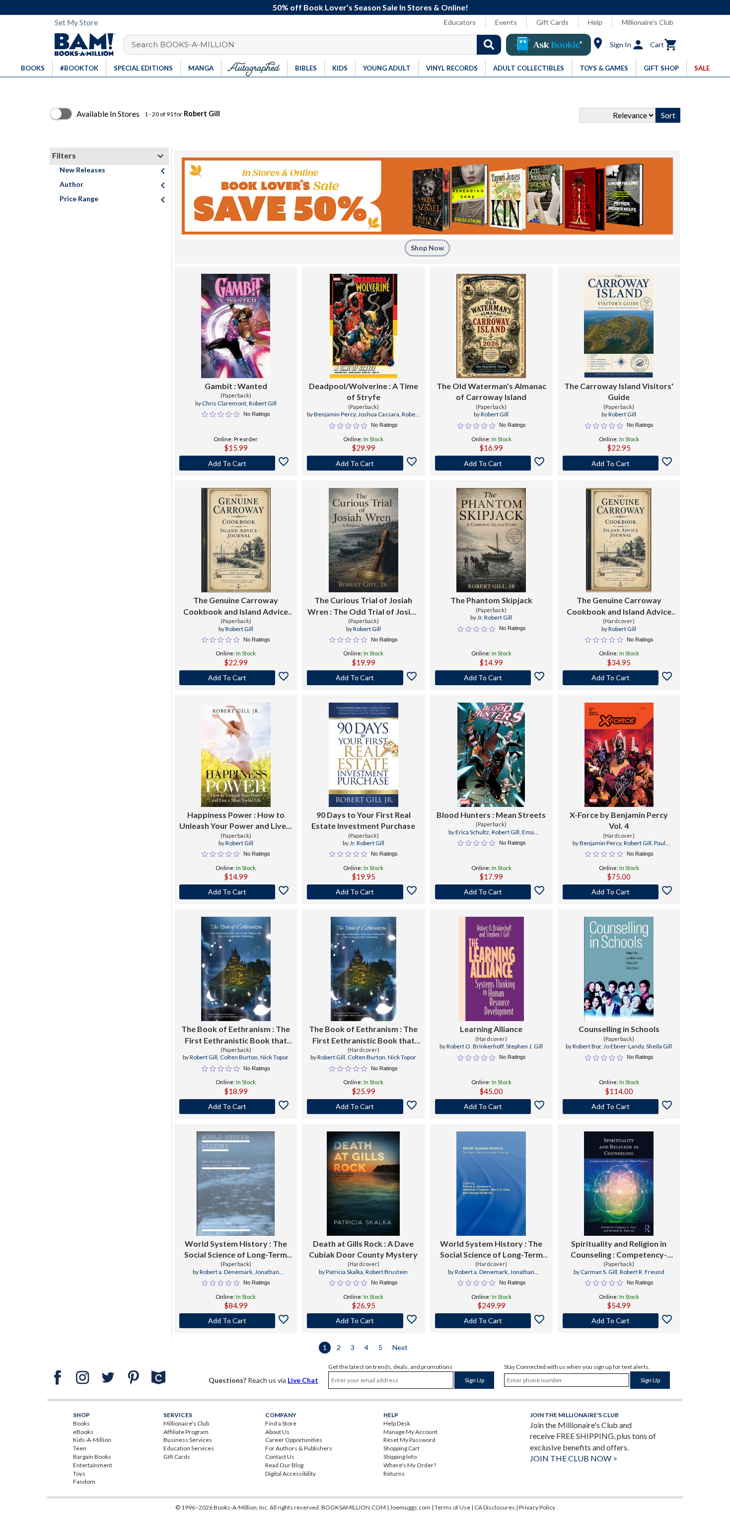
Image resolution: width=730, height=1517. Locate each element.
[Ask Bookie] (548, 45)
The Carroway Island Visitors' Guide (618, 391)
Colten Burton (239, 1057)
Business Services (187, 1439)
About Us (277, 1432)
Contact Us (279, 1456)
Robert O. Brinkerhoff (475, 1046)
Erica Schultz (472, 832)
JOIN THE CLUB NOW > (573, 1458)
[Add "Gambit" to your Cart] (235, 463)
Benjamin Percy (335, 414)
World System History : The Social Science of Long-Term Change (235, 1250)
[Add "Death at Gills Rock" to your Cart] (363, 1320)
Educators (460, 22)
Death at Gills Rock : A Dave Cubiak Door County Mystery (363, 1249)
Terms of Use (452, 1507)
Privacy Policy (537, 1507)
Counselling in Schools (619, 1029)
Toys (79, 1473)
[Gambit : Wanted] (236, 326)
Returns (394, 1473)
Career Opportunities (293, 1439)
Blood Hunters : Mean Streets (491, 814)
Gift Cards (552, 22)
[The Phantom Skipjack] (491, 540)
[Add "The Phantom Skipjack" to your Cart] (491, 677)
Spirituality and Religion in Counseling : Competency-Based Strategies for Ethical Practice (618, 1250)
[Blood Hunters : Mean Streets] (491, 754)
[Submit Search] (489, 45)
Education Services (188, 1448)
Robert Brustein (386, 1272)
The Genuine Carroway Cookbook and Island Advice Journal (235, 606)
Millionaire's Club (647, 22)
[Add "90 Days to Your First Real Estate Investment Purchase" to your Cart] (363, 891)
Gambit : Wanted (236, 386)
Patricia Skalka (344, 1272)
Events (506, 22)
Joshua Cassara (378, 414)
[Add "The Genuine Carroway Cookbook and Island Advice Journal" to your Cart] (235, 677)
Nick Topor (274, 1057)
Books (81, 1423)
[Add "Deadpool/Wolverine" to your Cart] (363, 463)
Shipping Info (400, 1456)
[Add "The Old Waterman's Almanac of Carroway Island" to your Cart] (491, 463)
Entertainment (92, 1465)
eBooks (83, 1432)
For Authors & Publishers (298, 1448)
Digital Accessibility (290, 1473)
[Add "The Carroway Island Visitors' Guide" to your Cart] (619, 463)
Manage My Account (410, 1432)
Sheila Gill (659, 1046)
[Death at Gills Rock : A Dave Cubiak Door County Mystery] (363, 1183)
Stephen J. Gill (524, 1046)
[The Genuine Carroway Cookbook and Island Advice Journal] (236, 540)
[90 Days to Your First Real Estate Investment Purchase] (363, 754)
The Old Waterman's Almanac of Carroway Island (491, 391)
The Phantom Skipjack (491, 600)
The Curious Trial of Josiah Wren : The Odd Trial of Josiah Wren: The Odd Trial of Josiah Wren (363, 606)
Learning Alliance (491, 1029)
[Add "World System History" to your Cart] (235, 1320)
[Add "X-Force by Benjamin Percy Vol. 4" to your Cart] (619, 891)
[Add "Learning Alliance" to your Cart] (491, 1106)
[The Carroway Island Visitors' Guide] (619, 326)
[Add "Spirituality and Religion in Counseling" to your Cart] (619, 1320)
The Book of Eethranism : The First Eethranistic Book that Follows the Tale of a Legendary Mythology (235, 1035)
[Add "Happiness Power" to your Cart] (235, 891)
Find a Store (280, 1423)
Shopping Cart (401, 1448)
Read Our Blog (284, 1465)
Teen (79, 1448)
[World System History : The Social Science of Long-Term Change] (236, 1183)
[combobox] (318, 44)
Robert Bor (587, 1046)
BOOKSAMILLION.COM (353, 1507)
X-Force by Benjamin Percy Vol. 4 (619, 820)
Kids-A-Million (92, 1439)
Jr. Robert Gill (494, 617)
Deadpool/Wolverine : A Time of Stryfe (363, 391)
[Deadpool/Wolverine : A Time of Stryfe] (363, 326)
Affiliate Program (186, 1432)
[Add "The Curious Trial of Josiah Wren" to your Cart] (363, 677)
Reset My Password (409, 1439)
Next (400, 1347)
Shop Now (427, 247)
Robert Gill (263, 403)
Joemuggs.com (410, 1507)
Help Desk (396, 1423)
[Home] (81, 44)
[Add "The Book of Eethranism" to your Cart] (235, 1106)
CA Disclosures (494, 1507)
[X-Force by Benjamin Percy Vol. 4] (619, 754)
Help (595, 22)
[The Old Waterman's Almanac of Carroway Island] (491, 326)
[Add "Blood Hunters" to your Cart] (491, 891)
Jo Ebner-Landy (623, 1046)
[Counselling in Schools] (619, 969)
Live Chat (303, 1380)
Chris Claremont (224, 403)
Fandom (84, 1481)
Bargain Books (92, 1456)
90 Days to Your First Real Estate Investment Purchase (363, 820)
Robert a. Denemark (226, 1272)
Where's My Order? (409, 1465)
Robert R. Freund (642, 1272)
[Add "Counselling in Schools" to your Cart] (619, 1106)
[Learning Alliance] (491, 969)
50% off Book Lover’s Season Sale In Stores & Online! (370, 7)
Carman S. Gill (599, 1272)
